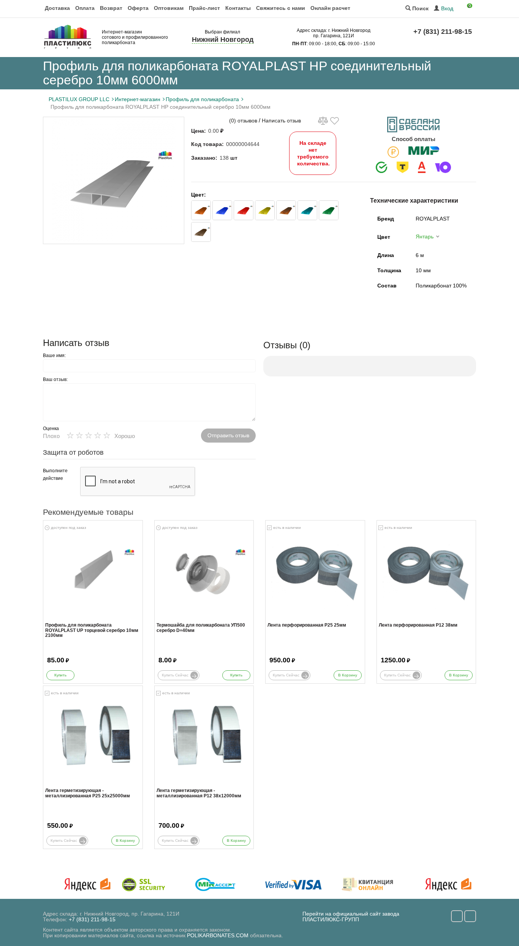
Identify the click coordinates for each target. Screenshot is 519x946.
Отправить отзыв (228, 435)
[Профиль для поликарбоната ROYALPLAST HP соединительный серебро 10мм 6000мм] (113, 180)
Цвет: (198, 195)
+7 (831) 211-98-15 (442, 31)
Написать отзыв (281, 120)
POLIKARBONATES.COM (217, 935)
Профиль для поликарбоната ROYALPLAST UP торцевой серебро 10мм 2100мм (91, 630)
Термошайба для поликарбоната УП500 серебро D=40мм (201, 628)
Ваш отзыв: (55, 379)
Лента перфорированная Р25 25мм (306, 625)
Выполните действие (55, 474)
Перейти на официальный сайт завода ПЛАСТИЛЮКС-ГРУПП (350, 916)
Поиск (420, 8)
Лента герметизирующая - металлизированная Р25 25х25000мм (87, 793)
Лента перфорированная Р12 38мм (418, 625)
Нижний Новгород (222, 39)
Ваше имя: (54, 355)
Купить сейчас (175, 675)
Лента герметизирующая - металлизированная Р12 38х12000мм (199, 793)
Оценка (51, 428)
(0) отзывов (243, 120)
